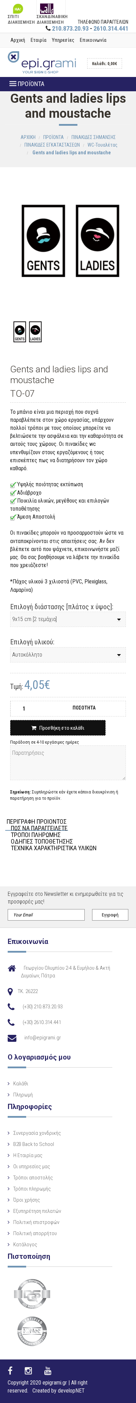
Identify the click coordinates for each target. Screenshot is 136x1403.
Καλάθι (20, 1083)
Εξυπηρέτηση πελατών (37, 1211)
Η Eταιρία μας (28, 1155)
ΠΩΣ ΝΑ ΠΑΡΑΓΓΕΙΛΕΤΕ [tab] (39, 828)
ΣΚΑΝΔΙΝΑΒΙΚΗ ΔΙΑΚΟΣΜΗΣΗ (51, 15)
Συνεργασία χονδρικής (37, 1133)
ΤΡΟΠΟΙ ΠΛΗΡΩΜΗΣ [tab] (36, 835)
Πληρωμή (23, 1095)
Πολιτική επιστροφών (36, 1222)
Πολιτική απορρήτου (35, 1233)
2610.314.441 (110, 28)
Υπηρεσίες (63, 40)
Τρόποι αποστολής (33, 1178)
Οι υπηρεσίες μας (31, 1166)
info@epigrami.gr (42, 1037)
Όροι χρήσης (26, 1200)
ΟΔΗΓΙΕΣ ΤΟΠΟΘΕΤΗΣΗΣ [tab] (42, 841)
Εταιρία (38, 40)
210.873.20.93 (70, 28)
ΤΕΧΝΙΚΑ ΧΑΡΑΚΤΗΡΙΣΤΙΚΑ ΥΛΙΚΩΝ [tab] (54, 848)
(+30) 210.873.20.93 (42, 1006)
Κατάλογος (25, 1244)
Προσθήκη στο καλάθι (60, 728)
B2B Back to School (33, 1144)
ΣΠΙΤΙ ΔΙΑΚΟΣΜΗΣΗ (21, 15)
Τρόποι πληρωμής (32, 1189)
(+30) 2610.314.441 (42, 1022)
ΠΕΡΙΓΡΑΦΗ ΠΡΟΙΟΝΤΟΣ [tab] (37, 822)
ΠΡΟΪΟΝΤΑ (30, 83)
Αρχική (17, 40)
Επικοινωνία (93, 40)
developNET (71, 1390)
